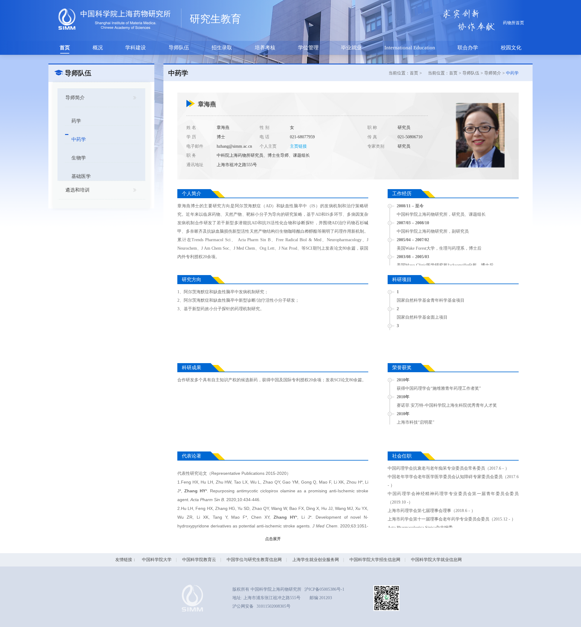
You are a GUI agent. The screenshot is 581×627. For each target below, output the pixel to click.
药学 (76, 120)
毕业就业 (351, 48)
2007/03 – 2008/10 (413, 223)
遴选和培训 (77, 189)
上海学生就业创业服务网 (315, 559)
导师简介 (75, 97)
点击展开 (273, 539)
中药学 (78, 139)
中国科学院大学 (157, 559)
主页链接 (298, 146)
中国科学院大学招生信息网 (375, 559)
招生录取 (222, 48)
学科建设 (135, 48)
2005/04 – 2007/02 (413, 240)
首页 (65, 48)
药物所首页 (513, 23)
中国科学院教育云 (199, 559)
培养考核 (265, 48)
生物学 (78, 157)
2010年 (403, 380)
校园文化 (511, 48)
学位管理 (308, 48)
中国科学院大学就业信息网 (436, 559)
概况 (98, 48)
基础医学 (81, 176)
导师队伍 (179, 48)
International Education (409, 48)
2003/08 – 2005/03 (413, 256)
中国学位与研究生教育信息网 (254, 559)
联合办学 (468, 48)
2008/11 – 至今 (410, 206)
